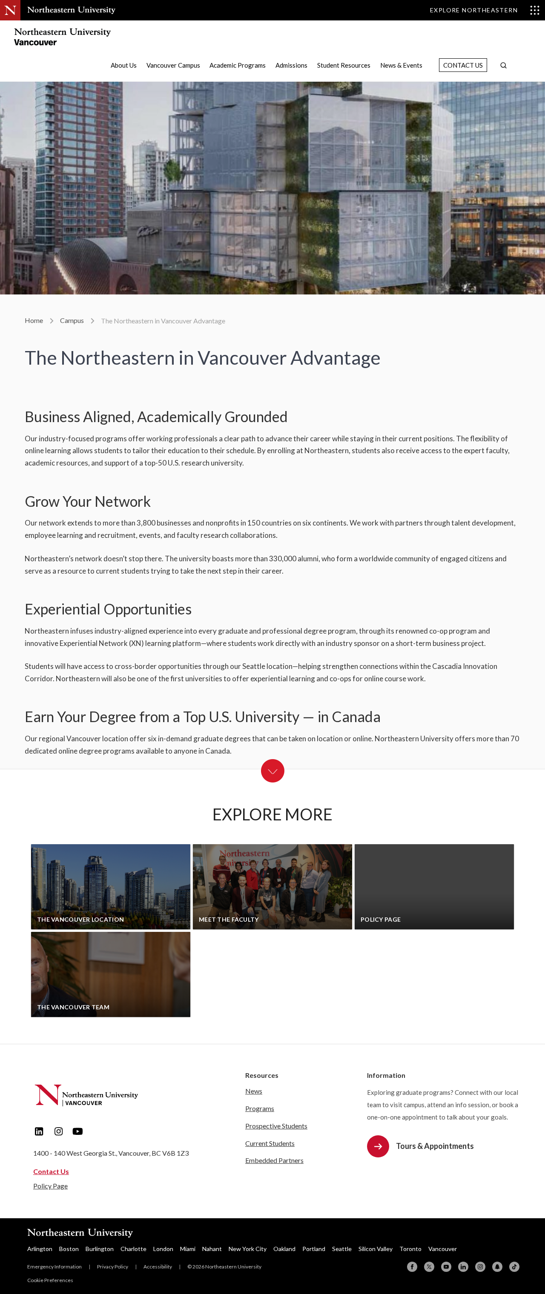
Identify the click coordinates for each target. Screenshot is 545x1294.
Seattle (342, 1248)
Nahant (212, 1248)
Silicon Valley (376, 1248)
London (163, 1248)
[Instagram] (480, 1267)
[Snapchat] (497, 1267)
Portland (313, 1248)
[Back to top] (519, 1219)
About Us (124, 65)
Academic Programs (237, 65)
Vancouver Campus (173, 65)
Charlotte (133, 1248)
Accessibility (157, 1266)
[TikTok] (514, 1267)
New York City (248, 1248)
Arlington (39, 1248)
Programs (259, 1108)
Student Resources (343, 65)
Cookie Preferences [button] (50, 1280)
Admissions (291, 65)
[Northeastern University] (71, 10)
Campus (72, 320)
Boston (69, 1248)
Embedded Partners (274, 1160)
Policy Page (50, 1186)
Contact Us (463, 65)
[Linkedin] (463, 1267)
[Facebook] (412, 1267)
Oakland (284, 1248)
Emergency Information (54, 1266)
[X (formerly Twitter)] (429, 1267)
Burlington (100, 1248)
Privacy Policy (112, 1266)
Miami (187, 1248)
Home (34, 320)
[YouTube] (446, 1267)
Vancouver (442, 1248)
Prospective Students (276, 1126)
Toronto (410, 1248)
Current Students (270, 1143)
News (253, 1091)
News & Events (401, 65)
